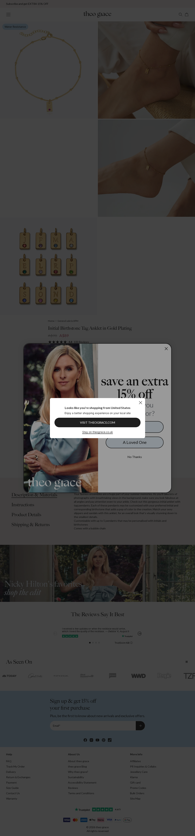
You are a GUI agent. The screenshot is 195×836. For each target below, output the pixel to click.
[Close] (140, 402)
